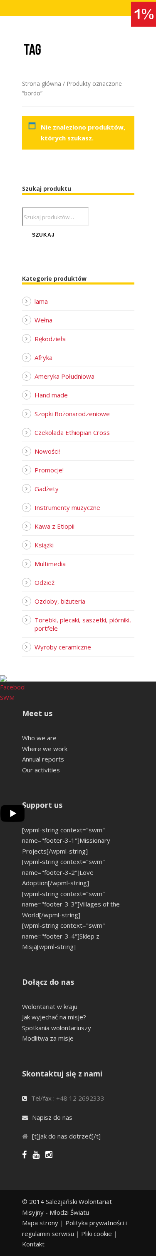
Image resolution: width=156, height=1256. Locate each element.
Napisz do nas (52, 1117)
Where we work (44, 748)
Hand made (51, 395)
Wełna (43, 320)
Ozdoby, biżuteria (60, 601)
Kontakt (33, 1244)
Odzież (44, 582)
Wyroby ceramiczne (63, 647)
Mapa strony (40, 1223)
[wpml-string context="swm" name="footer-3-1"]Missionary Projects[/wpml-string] (66, 840)
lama (41, 301)
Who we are (39, 738)
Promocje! (49, 470)
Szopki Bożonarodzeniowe (72, 414)
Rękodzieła (50, 339)
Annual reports (43, 759)
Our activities (41, 770)
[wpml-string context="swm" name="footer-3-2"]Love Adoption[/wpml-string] (63, 872)
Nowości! (47, 451)
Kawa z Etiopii (54, 526)
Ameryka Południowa (64, 376)
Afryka (43, 357)
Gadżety (47, 488)
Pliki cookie (96, 1233)
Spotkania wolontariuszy (56, 1028)
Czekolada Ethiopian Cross (72, 432)
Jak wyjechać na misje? (54, 1017)
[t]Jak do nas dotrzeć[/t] (66, 1136)
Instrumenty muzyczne (67, 507)
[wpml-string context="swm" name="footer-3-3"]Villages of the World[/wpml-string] (71, 904)
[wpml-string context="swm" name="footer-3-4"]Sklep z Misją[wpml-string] (63, 936)
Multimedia (50, 563)
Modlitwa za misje (48, 1038)
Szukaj (43, 235)
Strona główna (41, 83)
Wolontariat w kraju (49, 1006)
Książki (44, 545)
